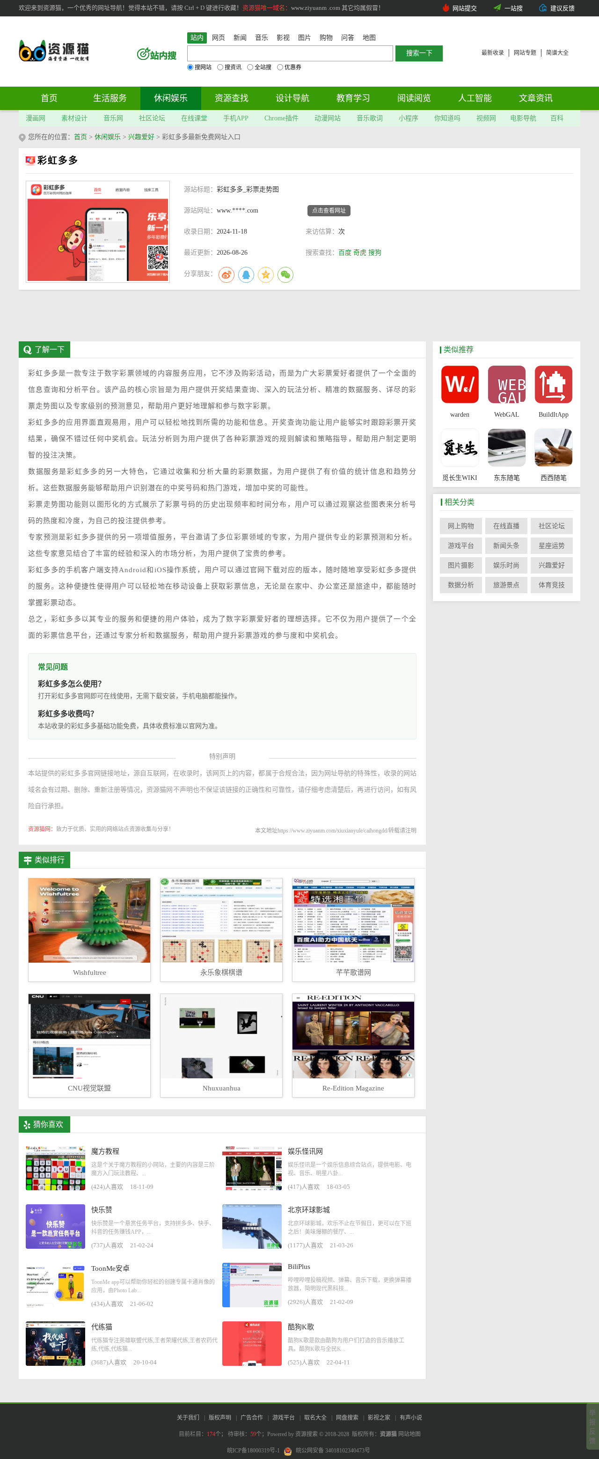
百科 (556, 118)
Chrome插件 (281, 118)
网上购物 (461, 526)
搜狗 (374, 252)
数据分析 (461, 585)
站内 (197, 37)
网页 (218, 37)
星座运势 (552, 545)
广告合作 (252, 1418)
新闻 (240, 37)
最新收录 (493, 53)
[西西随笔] (553, 448)
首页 (49, 98)
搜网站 (203, 67)
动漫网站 (327, 118)
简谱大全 (557, 53)
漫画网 (35, 118)
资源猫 (388, 1434)
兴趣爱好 (141, 136)
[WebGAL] (506, 385)
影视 (283, 37)
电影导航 (523, 118)
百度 (344, 252)
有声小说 (411, 1418)
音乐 (261, 37)
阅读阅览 (414, 98)
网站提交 (465, 8)
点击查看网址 (329, 210)
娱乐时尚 (506, 565)
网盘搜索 (347, 1418)
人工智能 (475, 98)
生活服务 (110, 98)
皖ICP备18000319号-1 (253, 1450)
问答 (347, 37)
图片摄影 (461, 565)
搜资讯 (233, 67)
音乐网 (113, 118)
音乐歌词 (370, 118)
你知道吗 (447, 118)
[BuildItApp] (553, 385)
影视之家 (379, 1418)
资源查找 (231, 98)
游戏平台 (461, 545)
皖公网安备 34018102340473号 (333, 1450)
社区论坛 (152, 118)
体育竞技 (552, 585)
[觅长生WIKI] (460, 448)
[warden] (460, 385)
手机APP (235, 118)
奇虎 (359, 252)
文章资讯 (536, 98)
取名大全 (315, 1418)
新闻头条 (506, 545)
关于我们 (188, 1418)
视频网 (486, 118)
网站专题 (525, 53)
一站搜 (513, 8)
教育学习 (353, 98)
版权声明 (220, 1418)
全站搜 (263, 67)
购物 (326, 37)
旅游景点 (506, 585)
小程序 (408, 118)
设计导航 (292, 98)
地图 (369, 37)
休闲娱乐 (171, 98)
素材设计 (74, 118)
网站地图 (409, 1434)
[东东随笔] (506, 448)
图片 (304, 37)
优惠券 (293, 67)
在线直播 (506, 526)
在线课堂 (194, 118)
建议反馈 (562, 8)
